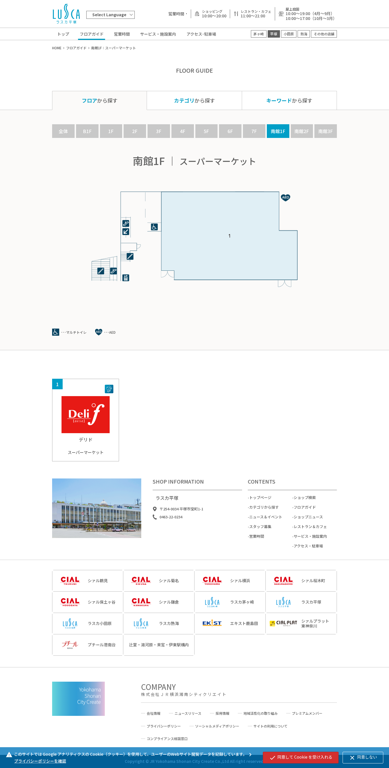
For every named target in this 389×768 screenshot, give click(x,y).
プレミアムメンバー (307, 713)
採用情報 (222, 713)
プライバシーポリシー (164, 726)
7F (254, 131)
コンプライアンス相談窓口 (167, 739)
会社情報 (153, 713)
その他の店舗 (324, 33)
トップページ (260, 497)
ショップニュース (308, 517)
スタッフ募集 (260, 526)
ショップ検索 (305, 497)
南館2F (301, 131)
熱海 (303, 33)
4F (182, 131)
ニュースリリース (188, 713)
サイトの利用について (270, 726)
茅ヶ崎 (258, 33)
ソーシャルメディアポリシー (217, 726)
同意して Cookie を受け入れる (300, 757)
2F (135, 131)
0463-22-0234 (170, 517)
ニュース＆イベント (265, 517)
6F (230, 131)
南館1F (278, 131)
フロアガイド (92, 34)
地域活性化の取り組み (260, 713)
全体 (63, 131)
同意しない (363, 757)
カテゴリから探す (264, 507)
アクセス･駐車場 (201, 34)
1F (111, 131)
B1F (87, 131)
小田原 (289, 33)
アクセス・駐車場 (308, 546)
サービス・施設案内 (158, 34)
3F (158, 131)
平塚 (273, 33)
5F (206, 131)
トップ (63, 34)
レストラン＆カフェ (310, 526)
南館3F (325, 131)
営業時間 (122, 34)
